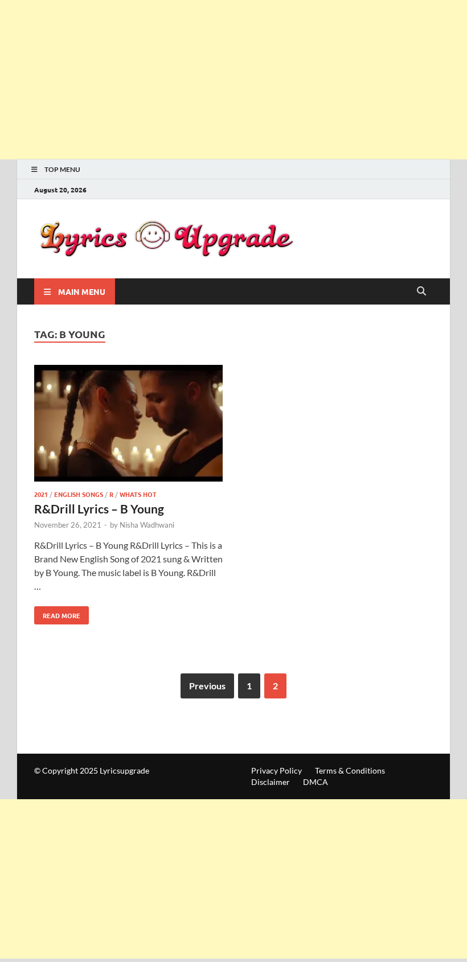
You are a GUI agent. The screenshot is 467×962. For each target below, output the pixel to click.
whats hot (138, 494)
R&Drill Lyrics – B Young (99, 508)
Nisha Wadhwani (147, 524)
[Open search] (421, 291)
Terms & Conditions (350, 770)
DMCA (315, 782)
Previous (207, 685)
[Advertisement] (233, 79)
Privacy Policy (276, 770)
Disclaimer (270, 782)
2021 (41, 494)
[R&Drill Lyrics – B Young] (128, 425)
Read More (57, 613)
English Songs (78, 494)
